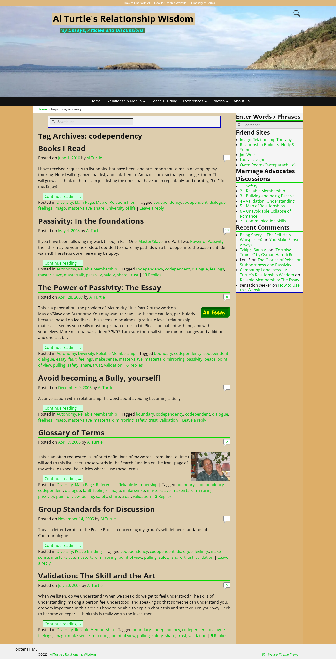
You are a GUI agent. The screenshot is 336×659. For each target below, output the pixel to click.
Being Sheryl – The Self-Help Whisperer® (265, 237)
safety (109, 275)
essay (61, 359)
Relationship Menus (124, 101)
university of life (121, 208)
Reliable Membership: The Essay (269, 280)
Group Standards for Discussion (96, 509)
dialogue (218, 202)
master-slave (80, 208)
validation (113, 365)
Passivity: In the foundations (91, 221)
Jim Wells (248, 154)
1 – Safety (248, 186)
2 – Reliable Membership (262, 191)
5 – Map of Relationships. (263, 206)
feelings (45, 208)
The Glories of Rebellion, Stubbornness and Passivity (271, 262)
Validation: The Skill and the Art (96, 576)
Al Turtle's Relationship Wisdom (123, 19)
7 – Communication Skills (263, 221)
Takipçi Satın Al (253, 250)
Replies (152, 275)
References (193, 101)
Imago (60, 208)
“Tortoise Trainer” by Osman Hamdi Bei (267, 252)
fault (72, 359)
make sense (106, 359)
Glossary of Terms (203, 3)
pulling (59, 365)
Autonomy (66, 269)
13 (227, 230)
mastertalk (74, 275)
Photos (218, 101)
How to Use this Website (170, 3)
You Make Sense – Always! (271, 242)
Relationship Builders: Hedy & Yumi (267, 147)
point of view (68, 496)
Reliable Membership (97, 269)
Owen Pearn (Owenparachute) (268, 165)
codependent (195, 202)
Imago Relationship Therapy (266, 139)
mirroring (175, 359)
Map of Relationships (115, 202)
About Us (241, 101)
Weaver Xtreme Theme (283, 654)
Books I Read (62, 148)
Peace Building (164, 101)
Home (95, 101)
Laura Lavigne (252, 159)
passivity (94, 275)
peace (209, 359)
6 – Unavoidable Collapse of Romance (265, 213)
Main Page (84, 202)
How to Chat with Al (137, 3)
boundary (163, 353)
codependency (167, 202)
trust (133, 275)
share (99, 208)
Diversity (65, 202)
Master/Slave (150, 241)
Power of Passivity (207, 241)
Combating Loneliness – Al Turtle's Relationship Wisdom (267, 272)
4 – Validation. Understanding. (268, 201)
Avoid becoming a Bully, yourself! (99, 378)
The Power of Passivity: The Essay (99, 287)
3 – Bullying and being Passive (267, 196)
